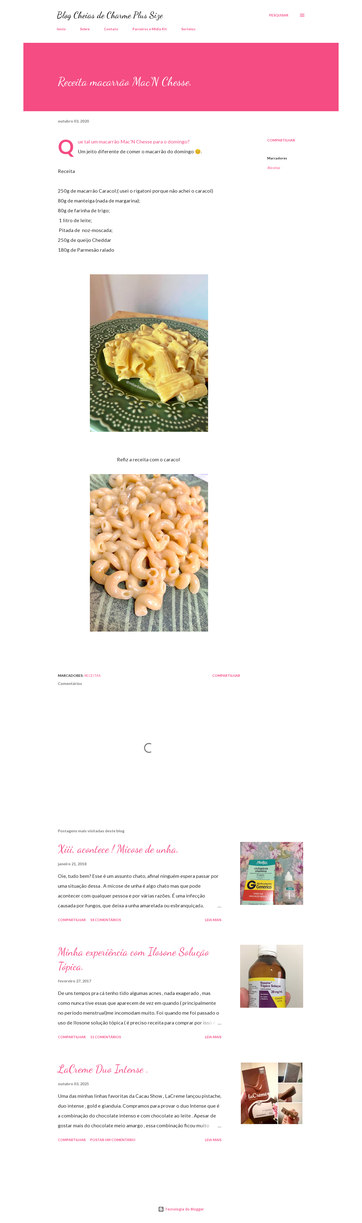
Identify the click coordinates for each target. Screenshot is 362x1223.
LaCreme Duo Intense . (103, 1069)
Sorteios (188, 29)
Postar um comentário (112, 1140)
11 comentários (105, 1037)
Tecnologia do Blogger (184, 1209)
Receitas (273, 168)
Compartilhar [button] (281, 140)
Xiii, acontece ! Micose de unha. (118, 849)
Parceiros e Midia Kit (149, 29)
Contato (111, 29)
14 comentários (105, 920)
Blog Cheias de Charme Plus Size (110, 15)
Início (61, 29)
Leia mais (213, 920)
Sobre (85, 29)
